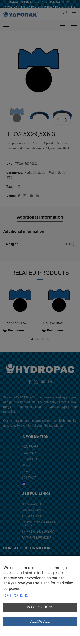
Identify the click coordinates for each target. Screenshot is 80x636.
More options (40, 607)
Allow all (40, 621)
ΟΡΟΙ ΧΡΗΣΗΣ (15, 595)
